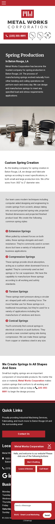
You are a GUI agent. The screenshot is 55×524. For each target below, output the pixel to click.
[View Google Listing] (4, 475)
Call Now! (43, 469)
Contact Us (23, 434)
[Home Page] (27, 19)
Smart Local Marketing (29, 515)
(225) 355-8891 (17, 35)
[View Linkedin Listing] (10, 475)
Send (47, 515)
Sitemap (28, 520)
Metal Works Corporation (31, 380)
